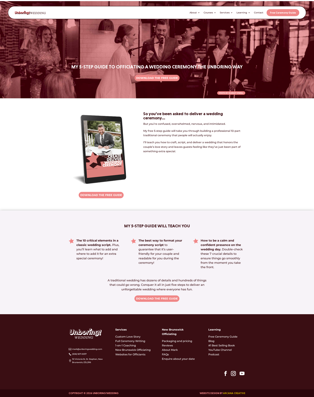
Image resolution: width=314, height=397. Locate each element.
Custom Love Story (127, 336)
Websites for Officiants (130, 354)
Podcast (213, 354)
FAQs (165, 354)
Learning (241, 12)
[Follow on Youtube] (242, 373)
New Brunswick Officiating (133, 349)
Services (225, 12)
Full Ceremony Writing (130, 341)
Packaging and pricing (177, 341)
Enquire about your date (178, 358)
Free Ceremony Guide (283, 12)
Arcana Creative (234, 393)
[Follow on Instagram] (233, 373)
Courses (208, 12)
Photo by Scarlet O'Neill (231, 93)
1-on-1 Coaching (125, 345)
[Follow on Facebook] (225, 373)
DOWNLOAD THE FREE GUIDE (157, 78)
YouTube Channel (220, 349)
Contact (258, 12)
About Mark (170, 349)
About (193, 12)
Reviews (167, 345)
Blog (211, 341)
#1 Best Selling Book (221, 345)
